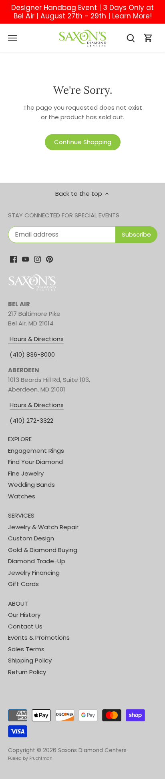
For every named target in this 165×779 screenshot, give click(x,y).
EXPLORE (20, 439)
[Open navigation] (12, 38)
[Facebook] (13, 259)
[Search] (130, 38)
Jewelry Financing (34, 572)
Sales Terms (26, 649)
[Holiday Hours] (9, 420)
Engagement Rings (36, 450)
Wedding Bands (31, 484)
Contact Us (25, 626)
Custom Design (31, 538)
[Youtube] (25, 259)
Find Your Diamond (35, 462)
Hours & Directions (36, 339)
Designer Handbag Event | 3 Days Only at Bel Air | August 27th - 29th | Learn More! (82, 12)
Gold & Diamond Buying (42, 550)
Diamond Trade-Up (36, 561)
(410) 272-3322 (31, 420)
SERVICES (21, 515)
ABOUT (18, 603)
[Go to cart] (148, 38)
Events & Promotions (39, 637)
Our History (24, 614)
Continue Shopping (82, 142)
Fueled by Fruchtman (30, 758)
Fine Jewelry (26, 473)
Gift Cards (23, 584)
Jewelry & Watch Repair (43, 527)
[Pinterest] (49, 259)
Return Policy (27, 672)
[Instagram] (37, 259)
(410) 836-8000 (32, 354)
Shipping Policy (30, 660)
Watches (21, 496)
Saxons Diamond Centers (92, 750)
